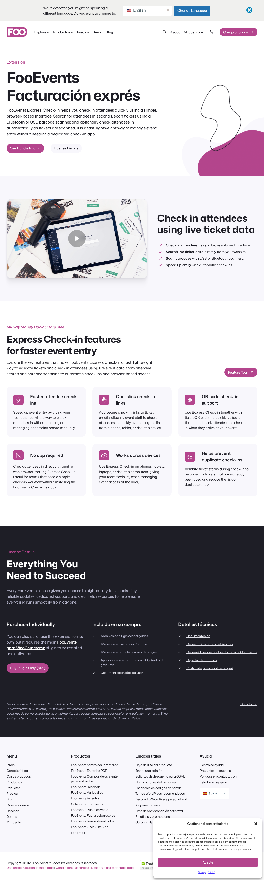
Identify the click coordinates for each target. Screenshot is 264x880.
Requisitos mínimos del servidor (209, 644)
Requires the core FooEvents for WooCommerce (221, 652)
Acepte (208, 862)
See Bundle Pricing (25, 148)
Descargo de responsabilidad (112, 867)
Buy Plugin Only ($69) (27, 668)
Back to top (248, 704)
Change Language (192, 10)
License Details (66, 148)
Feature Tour (238, 372)
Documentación (198, 636)
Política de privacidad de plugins (209, 668)
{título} (202, 872)
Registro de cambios (201, 660)
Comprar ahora (235, 32)
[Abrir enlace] (219, 117)
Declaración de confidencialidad (30, 867)
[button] (256, 824)
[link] (211, 32)
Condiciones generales (72, 867)
